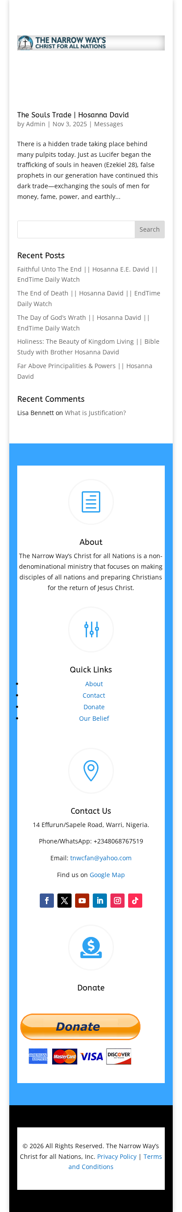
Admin (36, 124)
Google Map (107, 874)
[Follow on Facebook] (47, 900)
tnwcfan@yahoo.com (101, 858)
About (94, 684)
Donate (94, 707)
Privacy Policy (116, 1156)
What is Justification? (95, 412)
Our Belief (94, 718)
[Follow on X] (64, 900)
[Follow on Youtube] (82, 900)
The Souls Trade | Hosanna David (73, 115)
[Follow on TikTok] (135, 900)
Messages (108, 124)
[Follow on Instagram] (117, 900)
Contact (94, 695)
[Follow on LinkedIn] (100, 900)
